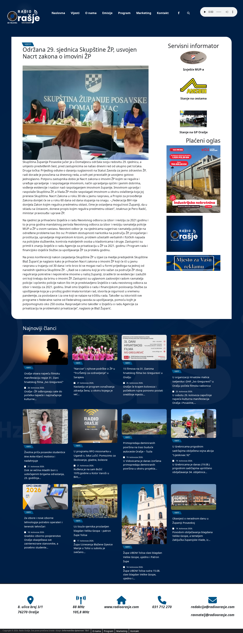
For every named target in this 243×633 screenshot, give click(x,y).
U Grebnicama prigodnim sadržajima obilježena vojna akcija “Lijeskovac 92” (193, 451)
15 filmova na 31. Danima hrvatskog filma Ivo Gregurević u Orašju (143, 373)
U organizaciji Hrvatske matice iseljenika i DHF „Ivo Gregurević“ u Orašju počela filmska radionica (193, 381)
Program (124, 13)
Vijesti (75, 13)
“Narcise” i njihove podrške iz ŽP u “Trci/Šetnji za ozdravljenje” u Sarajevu (94, 373)
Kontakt (163, 13)
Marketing (143, 13)
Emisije (107, 13)
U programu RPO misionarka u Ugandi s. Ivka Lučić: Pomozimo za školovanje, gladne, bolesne (95, 456)
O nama (91, 13)
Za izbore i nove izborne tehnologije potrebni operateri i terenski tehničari (43, 522)
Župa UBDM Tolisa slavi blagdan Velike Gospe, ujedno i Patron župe (142, 557)
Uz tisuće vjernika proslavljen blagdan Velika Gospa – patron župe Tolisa (92, 531)
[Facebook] (178, 13)
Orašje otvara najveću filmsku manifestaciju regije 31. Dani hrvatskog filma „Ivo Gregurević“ (43, 378)
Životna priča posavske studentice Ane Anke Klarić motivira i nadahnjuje (44, 456)
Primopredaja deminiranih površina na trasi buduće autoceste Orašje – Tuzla (139, 447)
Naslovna (58, 13)
